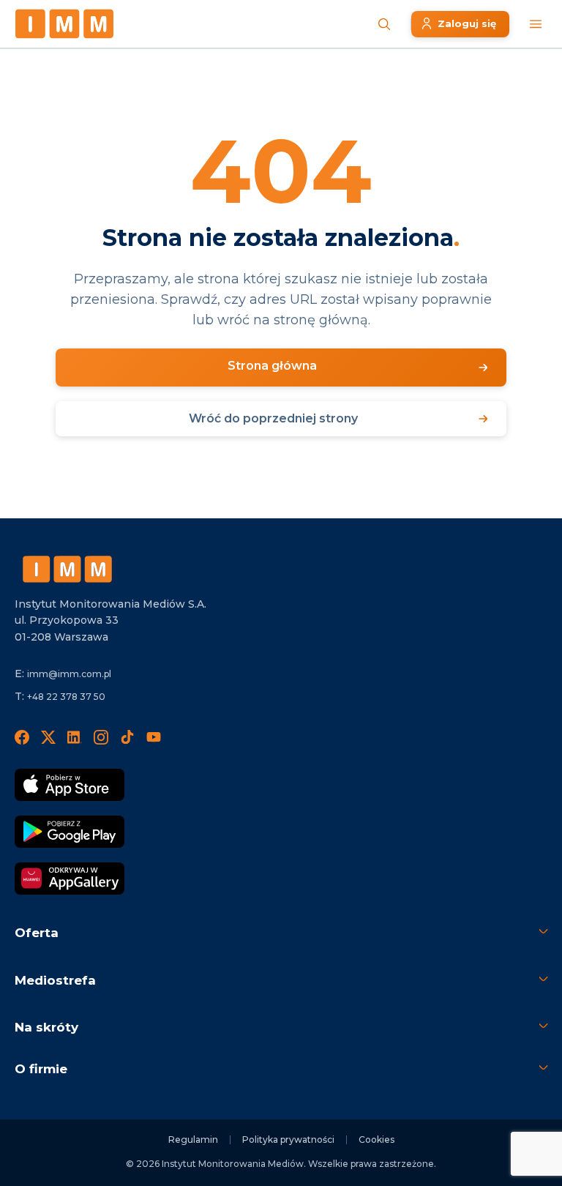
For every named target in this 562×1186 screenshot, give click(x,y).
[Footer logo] (67, 569)
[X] (48, 736)
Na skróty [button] (46, 1027)
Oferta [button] (37, 932)
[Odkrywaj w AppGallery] (69, 878)
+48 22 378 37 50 (66, 696)
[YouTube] (153, 736)
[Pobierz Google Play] (69, 832)
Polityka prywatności (288, 1139)
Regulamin (193, 1139)
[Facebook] (22, 736)
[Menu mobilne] (535, 24)
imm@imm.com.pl (69, 673)
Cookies (376, 1139)
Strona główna (272, 366)
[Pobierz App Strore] (69, 785)
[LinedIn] (74, 736)
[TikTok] (127, 736)
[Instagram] (101, 736)
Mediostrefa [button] (55, 980)
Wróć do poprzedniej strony (273, 418)
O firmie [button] (41, 1069)
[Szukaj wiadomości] (384, 24)
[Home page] (64, 24)
